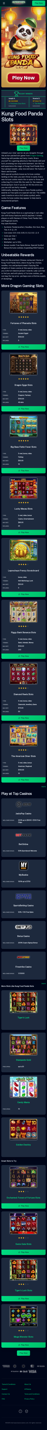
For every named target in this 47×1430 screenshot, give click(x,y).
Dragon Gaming (36, 156)
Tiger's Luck (23, 1017)
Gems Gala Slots (23, 1244)
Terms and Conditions (32, 1394)
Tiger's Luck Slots (23, 1290)
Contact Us (6, 1394)
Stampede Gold (23, 1060)
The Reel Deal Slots (35, 103)
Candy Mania (23, 1102)
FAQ (3, 1399)
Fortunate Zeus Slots (11, 103)
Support (4, 1389)
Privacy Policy (29, 1399)
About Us (27, 1384)
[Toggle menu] (4, 3)
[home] (19, 4)
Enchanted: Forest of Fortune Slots (23, 1198)
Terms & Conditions (8, 1384)
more (43, 787)
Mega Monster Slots (23, 1337)
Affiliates (27, 1389)
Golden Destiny (23, 1145)
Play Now (39, 3)
